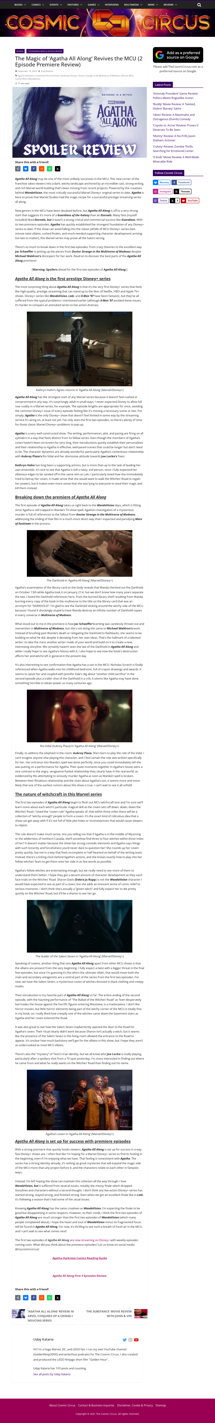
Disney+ (73, 75)
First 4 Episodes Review (79, 1276)
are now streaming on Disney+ (90, 1240)
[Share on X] (57, 168)
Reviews (169, 4)
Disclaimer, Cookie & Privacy (135, 1405)
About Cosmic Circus (62, 1405)
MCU (131, 75)
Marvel (124, 75)
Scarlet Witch (21, 78)
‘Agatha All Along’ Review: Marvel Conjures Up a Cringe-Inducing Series (51, 1315)
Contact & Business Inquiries (96, 1405)
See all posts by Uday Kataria (51, 1374)
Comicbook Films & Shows (47, 75)
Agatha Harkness (26, 75)
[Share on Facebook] (33, 168)
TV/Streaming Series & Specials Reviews (45, 51)
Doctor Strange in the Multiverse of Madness (99, 75)
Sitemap (161, 1405)
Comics (36, 4)
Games (92, 4)
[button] (24, 4)
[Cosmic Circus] (107, 11)
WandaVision (34, 78)
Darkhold (64, 75)
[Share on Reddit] (41, 168)
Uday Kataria (47, 71)
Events (54, 4)
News (151, 4)
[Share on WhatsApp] (49, 168)
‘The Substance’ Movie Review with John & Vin (109, 1313)
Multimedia (131, 4)
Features (73, 4)
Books (18, 4)
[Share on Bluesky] (25, 168)
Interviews (112, 4)
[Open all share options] (17, 168)
